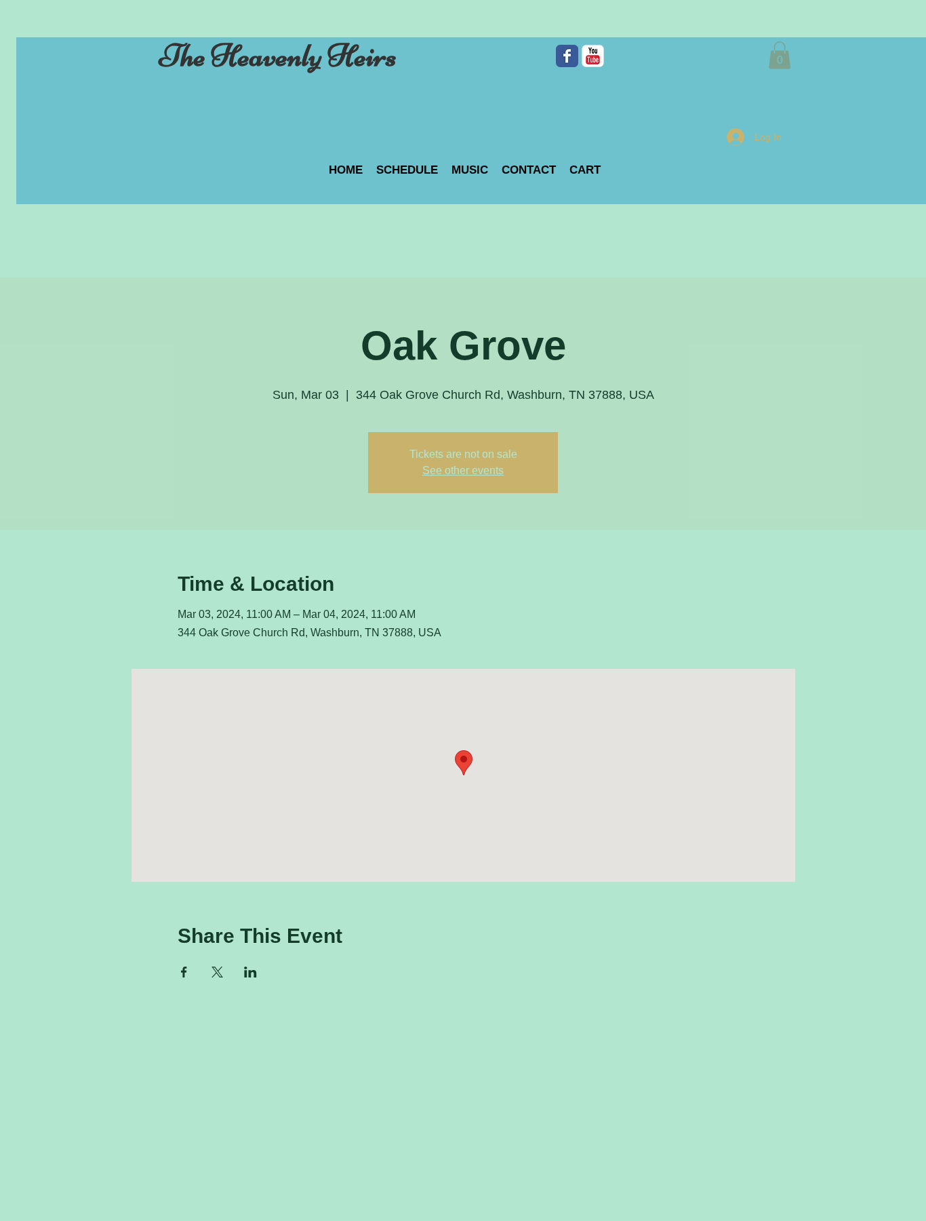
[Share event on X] (217, 972)
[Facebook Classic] (567, 56)
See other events (463, 470)
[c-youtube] (593, 56)
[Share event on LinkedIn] (250, 972)
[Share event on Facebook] (184, 972)
